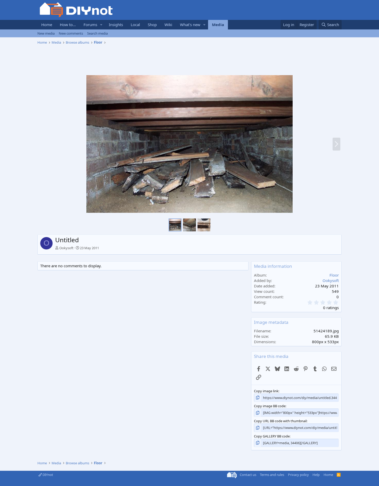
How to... (68, 24)
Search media (97, 33)
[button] (101, 24)
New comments (71, 33)
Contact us (248, 474)
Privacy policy (298, 474)
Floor (334, 275)
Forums (90, 24)
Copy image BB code (269, 406)
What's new (190, 24)
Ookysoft (66, 248)
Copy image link (266, 391)
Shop (152, 24)
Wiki (168, 24)
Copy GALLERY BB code (272, 436)
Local (135, 24)
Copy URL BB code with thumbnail (280, 421)
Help (316, 474)
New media (46, 33)
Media (218, 24)
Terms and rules (272, 474)
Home (46, 24)
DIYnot (47, 474)
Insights (116, 24)
